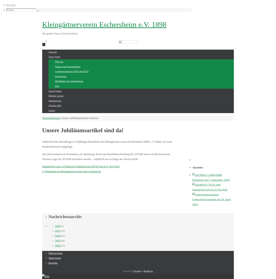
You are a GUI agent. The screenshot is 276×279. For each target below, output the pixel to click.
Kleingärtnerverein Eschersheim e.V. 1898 (104, 24)
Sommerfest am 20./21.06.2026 (209, 189)
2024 (58, 235)
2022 (58, 245)
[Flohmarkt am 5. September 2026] (207, 175)
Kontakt (10, 5)
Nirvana (137, 271)
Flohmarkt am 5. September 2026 (211, 180)
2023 (58, 240)
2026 (58, 226)
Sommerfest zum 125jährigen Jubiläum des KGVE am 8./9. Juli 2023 (81, 166)
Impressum (55, 258)
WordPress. (148, 271)
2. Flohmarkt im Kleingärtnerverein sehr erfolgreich (71, 171)
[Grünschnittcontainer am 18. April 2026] (205, 194)
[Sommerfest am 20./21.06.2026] (206, 184)
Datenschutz (56, 253)
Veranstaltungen (51, 118)
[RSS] (45, 276)
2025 (58, 230)
